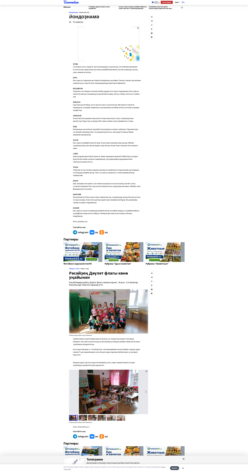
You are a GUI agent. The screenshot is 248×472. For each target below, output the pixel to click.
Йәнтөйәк (70, 2)
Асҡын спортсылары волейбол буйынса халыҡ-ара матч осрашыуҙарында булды (133, 7)
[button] (146, 392)
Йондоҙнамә (73, 12)
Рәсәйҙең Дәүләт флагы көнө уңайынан (99, 7)
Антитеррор (166, 2)
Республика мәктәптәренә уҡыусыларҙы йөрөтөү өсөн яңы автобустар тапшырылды (160, 7)
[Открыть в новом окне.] (80, 232)
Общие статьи (74, 269)
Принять (175, 468)
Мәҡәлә (66, 7)
